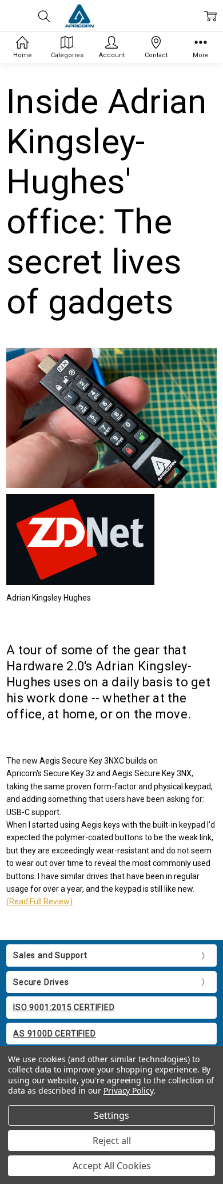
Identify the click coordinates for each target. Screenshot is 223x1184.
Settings (111, 1115)
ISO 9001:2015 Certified (63, 1007)
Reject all (112, 1140)
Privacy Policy (128, 1090)
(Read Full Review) (39, 901)
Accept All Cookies (112, 1165)
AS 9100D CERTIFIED (54, 1033)
